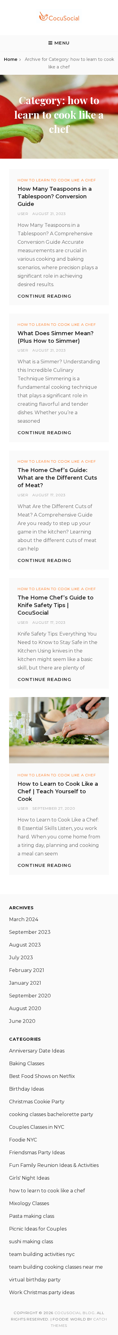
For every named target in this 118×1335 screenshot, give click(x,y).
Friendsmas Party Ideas (37, 1152)
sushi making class (31, 1241)
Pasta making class (31, 1216)
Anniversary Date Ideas (36, 1051)
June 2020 (22, 1021)
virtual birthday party (35, 1280)
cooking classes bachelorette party (51, 1114)
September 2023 (30, 932)
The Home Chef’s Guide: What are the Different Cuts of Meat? (57, 478)
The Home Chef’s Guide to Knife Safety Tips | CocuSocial (55, 605)
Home (10, 59)
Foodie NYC (23, 1140)
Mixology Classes (29, 1203)
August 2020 (25, 1008)
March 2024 (23, 919)
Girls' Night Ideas (29, 1178)
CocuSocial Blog (74, 1312)
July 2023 (21, 957)
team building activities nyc (42, 1254)
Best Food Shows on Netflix (42, 1076)
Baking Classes (26, 1063)
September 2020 (30, 996)
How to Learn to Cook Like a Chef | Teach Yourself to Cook (58, 791)
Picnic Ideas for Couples (38, 1229)
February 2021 (26, 970)
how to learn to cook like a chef (57, 180)
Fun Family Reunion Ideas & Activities (54, 1165)
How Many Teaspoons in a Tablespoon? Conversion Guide (55, 196)
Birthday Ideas (26, 1089)
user (23, 213)
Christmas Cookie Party (36, 1102)
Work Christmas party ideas (41, 1292)
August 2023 (25, 945)
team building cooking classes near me (56, 1267)
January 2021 (25, 983)
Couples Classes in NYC (36, 1127)
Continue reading (44, 296)
